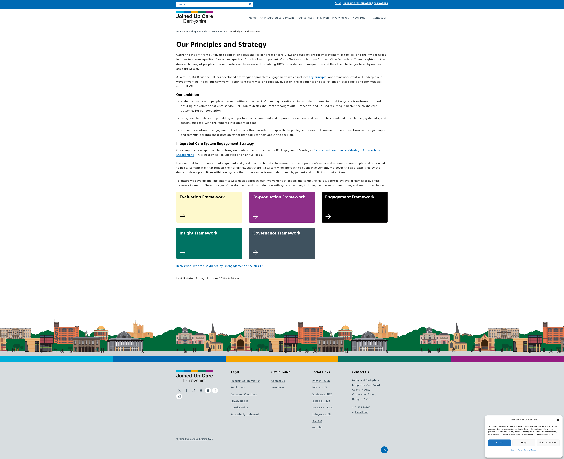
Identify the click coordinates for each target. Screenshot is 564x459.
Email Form (361, 412)
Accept (499, 443)
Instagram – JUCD (322, 408)
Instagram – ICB (321, 414)
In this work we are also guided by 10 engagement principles (217, 266)
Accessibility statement (245, 414)
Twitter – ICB (320, 387)
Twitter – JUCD (321, 381)
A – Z (338, 3)
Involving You (340, 18)
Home (253, 18)
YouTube (317, 427)
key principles (318, 77)
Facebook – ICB (321, 401)
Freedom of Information (357, 3)
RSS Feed (317, 421)
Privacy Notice (530, 450)
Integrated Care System (278, 18)
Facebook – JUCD (322, 394)
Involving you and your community (205, 32)
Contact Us (379, 18)
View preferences (548, 443)
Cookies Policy (517, 450)
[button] (558, 420)
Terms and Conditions (244, 394)
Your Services (305, 18)
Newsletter (278, 387)
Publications (381, 3)
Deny (524, 443)
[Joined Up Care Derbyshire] (194, 22)
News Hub (358, 18)
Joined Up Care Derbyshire (193, 439)
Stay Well (323, 18)
